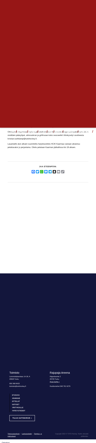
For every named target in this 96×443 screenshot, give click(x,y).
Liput (12, 132)
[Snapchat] (54, 171)
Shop (50, 132)
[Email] (58, 171)
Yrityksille (17, 407)
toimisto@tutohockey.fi (17, 386)
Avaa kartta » (55, 382)
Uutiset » (80, 4)
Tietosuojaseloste (14, 434)
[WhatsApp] (42, 171)
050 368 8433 (14, 383)
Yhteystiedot (85, 132)
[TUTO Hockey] (4, 132)
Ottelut (21, 132)
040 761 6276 (65, 386)
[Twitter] (37, 171)
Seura (57, 132)
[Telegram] (50, 171)
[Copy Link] (63, 171)
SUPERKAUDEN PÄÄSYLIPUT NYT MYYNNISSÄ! (19, 227)
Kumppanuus (69, 132)
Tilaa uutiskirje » (22, 418)
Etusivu (16, 395)
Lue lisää (16, 254)
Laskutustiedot (27, 434)
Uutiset (42, 132)
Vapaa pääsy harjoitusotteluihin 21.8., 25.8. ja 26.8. (47, 227)
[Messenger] (46, 171)
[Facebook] (33, 171)
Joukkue (32, 132)
